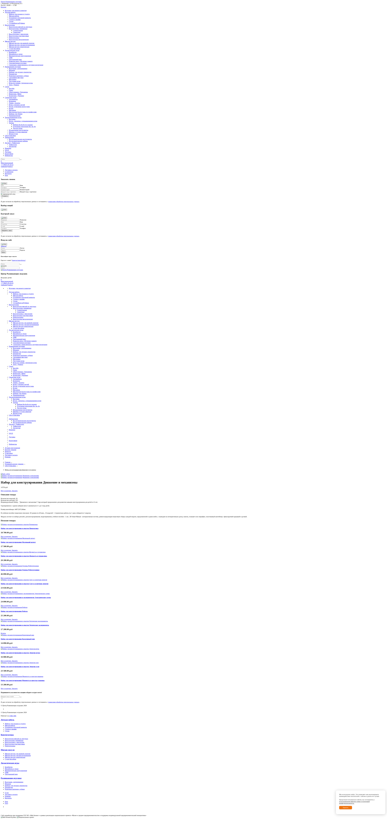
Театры (11, 123)
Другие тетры (17, 128)
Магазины (12, 110)
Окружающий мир (15, 59)
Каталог (3, 7)
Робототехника (14, 38)
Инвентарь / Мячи (15, 94)
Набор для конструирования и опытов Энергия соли (20, 666)
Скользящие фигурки (16, 77)
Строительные (18, 30)
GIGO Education (10, 135)
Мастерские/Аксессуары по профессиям (22, 112)
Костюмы (12, 119)
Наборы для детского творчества (20, 72)
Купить (3, 633)
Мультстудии (13, 134)
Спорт (7, 87)
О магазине (9, 453)
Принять (345, 807)
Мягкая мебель (14, 16)
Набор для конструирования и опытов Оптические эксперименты (25, 625)
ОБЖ (10, 58)
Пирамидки (13, 74)
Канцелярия (9, 154)
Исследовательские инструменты (20, 139)
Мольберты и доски (15, 54)
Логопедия (12, 146)
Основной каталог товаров (14, 464)
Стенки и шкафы (15, 19)
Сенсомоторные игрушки (18, 63)
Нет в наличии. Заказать (9, 491)
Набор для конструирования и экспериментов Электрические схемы (26, 597)
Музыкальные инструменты (18, 130)
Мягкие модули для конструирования (22, 45)
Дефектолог (13, 145)
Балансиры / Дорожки (16, 96)
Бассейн (11, 88)
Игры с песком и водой (17, 105)
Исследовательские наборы (18, 141)
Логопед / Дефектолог (12, 143)
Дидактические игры (12, 50)
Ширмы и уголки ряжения (18, 132)
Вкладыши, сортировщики (18, 68)
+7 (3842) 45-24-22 (7, 165)
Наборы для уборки (15, 114)
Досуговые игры (14, 81)
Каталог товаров (10, 450)
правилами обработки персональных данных (63, 201)
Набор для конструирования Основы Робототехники (20, 570)
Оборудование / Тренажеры (18, 92)
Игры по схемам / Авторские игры (21, 83)
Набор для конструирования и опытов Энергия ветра (20, 653)
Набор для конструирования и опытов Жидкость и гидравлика (24, 556)
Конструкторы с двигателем (18, 34)
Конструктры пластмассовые (19, 36)
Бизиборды (13, 52)
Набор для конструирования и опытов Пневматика (19, 528)
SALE (7, 150)
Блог (6, 175)
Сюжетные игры (10, 97)
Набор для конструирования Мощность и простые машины (23, 680)
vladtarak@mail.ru (7, 166)
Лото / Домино (14, 85)
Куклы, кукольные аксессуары (19, 106)
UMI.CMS (12, 716)
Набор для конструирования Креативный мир (18, 639)
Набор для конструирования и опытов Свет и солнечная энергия (24, 584)
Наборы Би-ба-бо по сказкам (23, 125)
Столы (11, 21)
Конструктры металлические (19, 39)
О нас (7, 793)
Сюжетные (16, 32)
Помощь (8, 457)
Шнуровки (12, 79)
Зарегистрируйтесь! (18, 260)
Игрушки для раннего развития (16, 10)
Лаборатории (9, 137)
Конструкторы (10, 25)
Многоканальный (7, 163)
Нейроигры (9, 155)
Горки (11, 90)
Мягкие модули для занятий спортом (21, 43)
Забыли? (4, 246)
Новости (8, 451)
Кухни (11, 108)
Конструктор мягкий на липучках (20, 27)
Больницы (12, 101)
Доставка (8, 152)
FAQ (6, 803)
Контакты (8, 173)
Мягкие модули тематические (19, 47)
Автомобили (13, 99)
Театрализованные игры (13, 117)
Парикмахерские (14, 116)
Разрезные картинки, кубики (19, 76)
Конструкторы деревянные (18, 29)
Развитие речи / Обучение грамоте (21, 61)
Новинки (8, 148)
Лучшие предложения (12, 448)
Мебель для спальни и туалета (19, 14)
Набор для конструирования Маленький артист (18, 542)
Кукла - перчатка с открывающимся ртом (23, 121)
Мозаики (12, 70)
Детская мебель (10, 12)
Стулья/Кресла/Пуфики (17, 23)
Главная (8, 462)
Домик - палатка (14, 103)
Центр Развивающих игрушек (11, 2)
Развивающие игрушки (13, 67)
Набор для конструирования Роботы (14, 611)
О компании (9, 172)
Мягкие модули (10, 41)
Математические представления (20, 56)
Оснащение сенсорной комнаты (20, 18)
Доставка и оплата (11, 170)
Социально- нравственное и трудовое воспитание (26, 65)
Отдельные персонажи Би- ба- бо (24, 126)
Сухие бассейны (14, 48)
